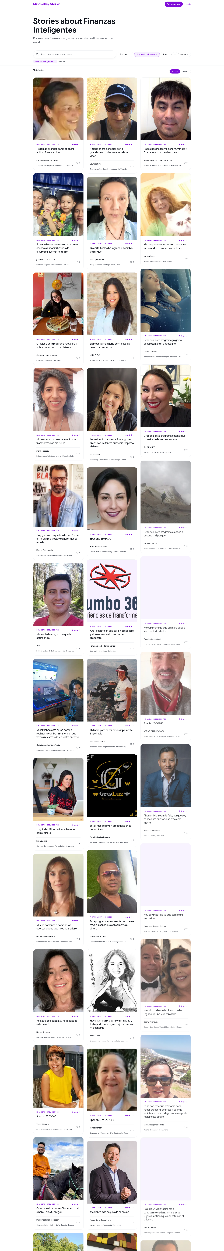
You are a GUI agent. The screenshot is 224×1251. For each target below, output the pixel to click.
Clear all (61, 61)
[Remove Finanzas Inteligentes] (55, 61)
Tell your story (173, 4)
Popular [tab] (175, 71)
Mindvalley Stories (47, 4)
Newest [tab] (185, 71)
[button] (157, 54)
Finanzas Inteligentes (47, 144)
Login (188, 4)
